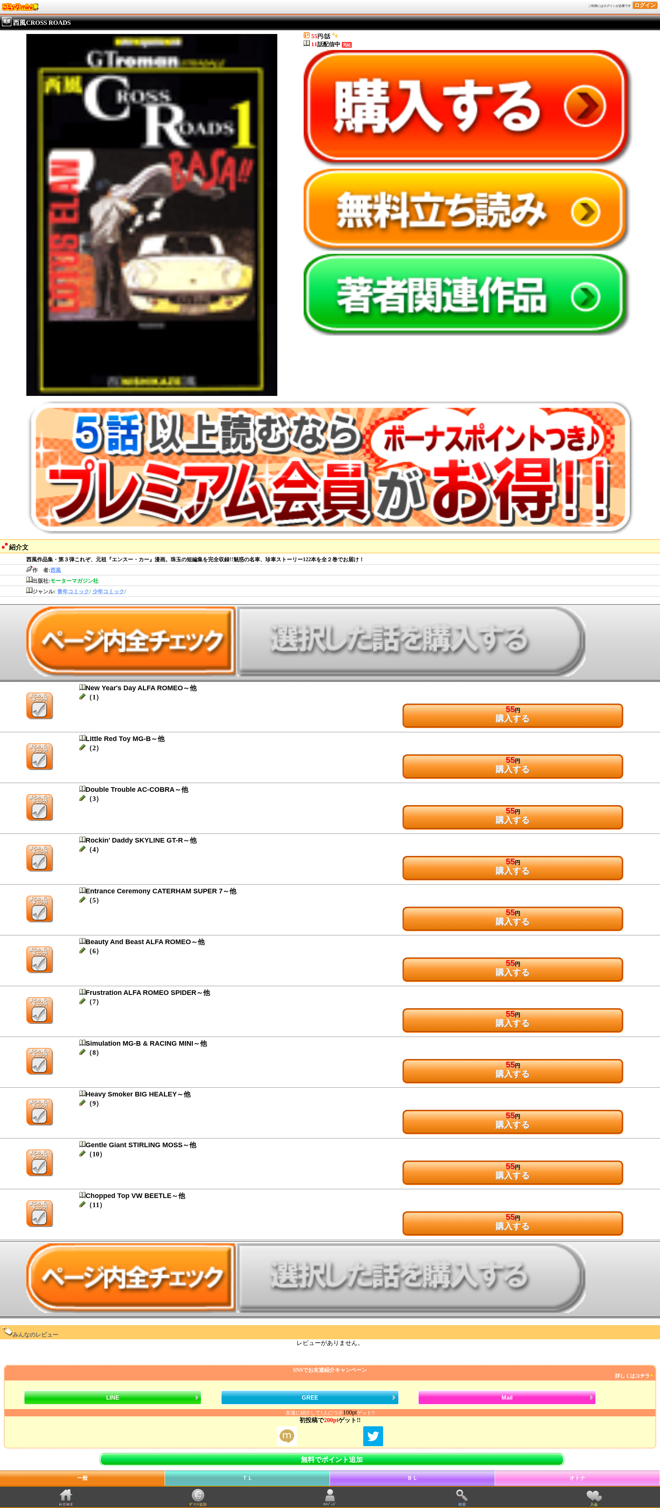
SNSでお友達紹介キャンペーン (471, 1373)
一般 (82, 1478)
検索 (462, 1504)
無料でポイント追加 (332, 1459)
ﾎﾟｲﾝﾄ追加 (198, 1504)
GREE (310, 1397)
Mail (507, 1397)
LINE (112, 1397)
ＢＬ (412, 1478)
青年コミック (73, 591)
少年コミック (108, 591)
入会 (594, 1504)
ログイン (645, 5)
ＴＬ (247, 1478)
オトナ (577, 1478)
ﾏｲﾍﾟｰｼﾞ (329, 1504)
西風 (55, 570)
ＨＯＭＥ (66, 1504)
